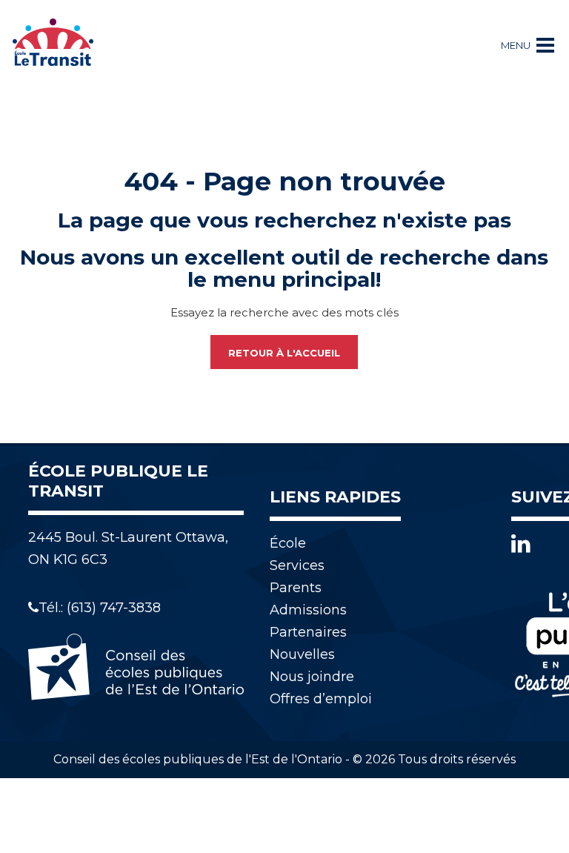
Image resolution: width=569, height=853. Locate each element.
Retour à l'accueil (284, 353)
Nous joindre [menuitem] (312, 676)
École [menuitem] (288, 543)
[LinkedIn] (520, 543)
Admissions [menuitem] (308, 610)
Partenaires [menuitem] (308, 632)
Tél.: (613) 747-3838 (100, 608)
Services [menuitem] (297, 565)
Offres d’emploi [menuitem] (321, 699)
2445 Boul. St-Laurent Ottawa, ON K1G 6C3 (128, 548)
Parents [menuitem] (296, 588)
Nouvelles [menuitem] (302, 654)
